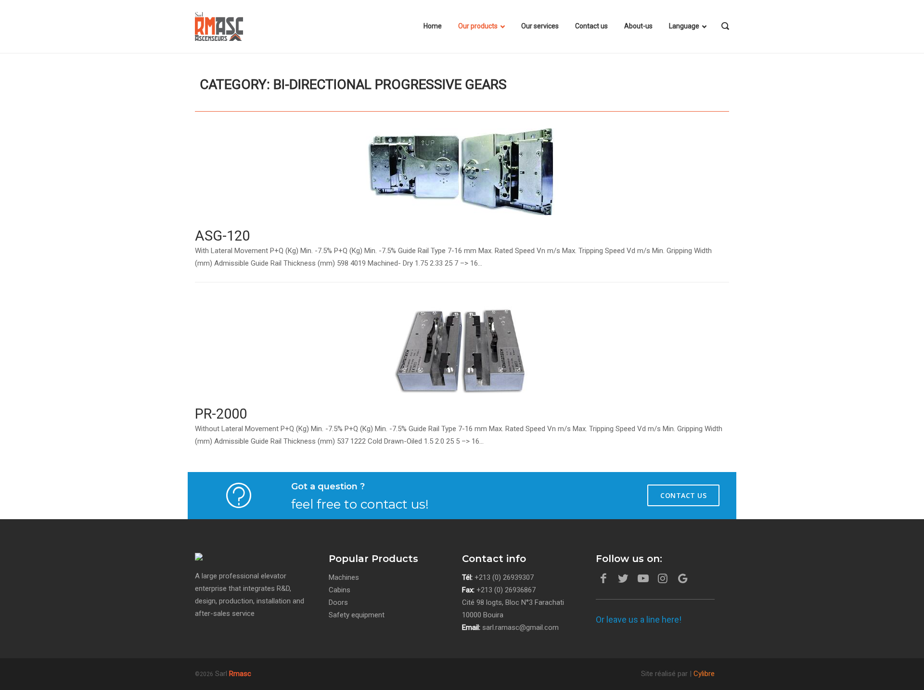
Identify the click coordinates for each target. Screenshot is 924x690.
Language (684, 26)
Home (433, 26)
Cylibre (704, 673)
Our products (478, 26)
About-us (638, 26)
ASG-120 (222, 236)
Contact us (591, 26)
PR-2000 (221, 414)
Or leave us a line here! (638, 619)
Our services (540, 26)
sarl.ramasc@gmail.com (520, 627)
